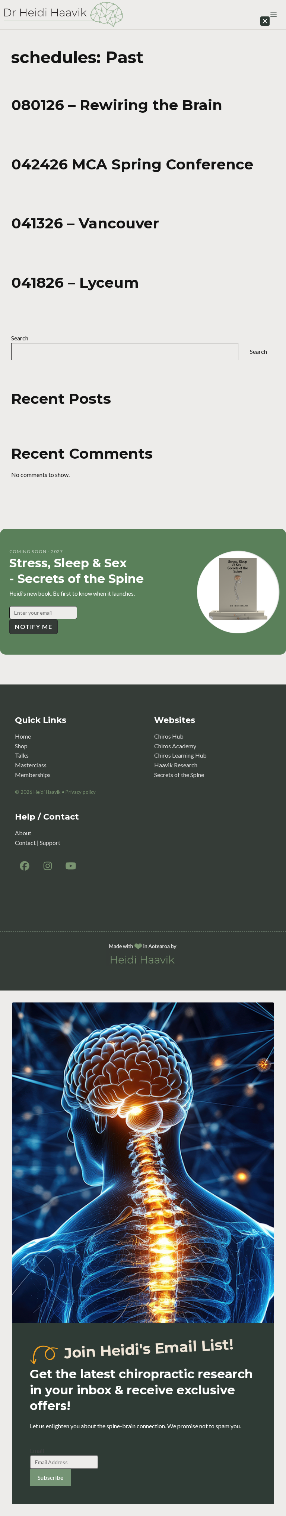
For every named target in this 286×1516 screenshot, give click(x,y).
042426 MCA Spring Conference (132, 164)
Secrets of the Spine (179, 774)
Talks (22, 755)
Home (23, 736)
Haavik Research (175, 764)
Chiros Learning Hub (180, 755)
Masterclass (31, 764)
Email (37, 1450)
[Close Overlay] (265, 21)
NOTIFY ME (33, 626)
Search (19, 337)
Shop (21, 745)
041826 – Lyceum (75, 282)
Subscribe (50, 1477)
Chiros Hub (169, 736)
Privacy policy (81, 792)
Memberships (33, 774)
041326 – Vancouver (85, 223)
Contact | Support (37, 842)
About (23, 832)
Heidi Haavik (47, 792)
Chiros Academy (175, 745)
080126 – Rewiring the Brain (116, 105)
